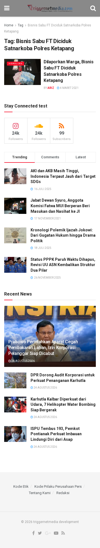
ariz (51, 87)
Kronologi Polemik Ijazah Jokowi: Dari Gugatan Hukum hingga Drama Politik (63, 235)
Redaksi (62, 493)
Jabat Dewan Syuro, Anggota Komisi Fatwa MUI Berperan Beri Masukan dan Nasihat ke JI (60, 205)
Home (8, 25)
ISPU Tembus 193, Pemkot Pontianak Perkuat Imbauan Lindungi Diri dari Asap (56, 434)
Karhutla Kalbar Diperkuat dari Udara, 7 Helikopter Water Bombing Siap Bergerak (63, 404)
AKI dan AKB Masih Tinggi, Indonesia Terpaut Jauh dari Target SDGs (63, 176)
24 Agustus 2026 (23, 360)
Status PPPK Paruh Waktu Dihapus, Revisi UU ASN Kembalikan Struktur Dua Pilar (63, 264)
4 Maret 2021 (69, 87)
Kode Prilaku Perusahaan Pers (58, 486)
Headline (15, 63)
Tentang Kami (40, 493)
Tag (20, 25)
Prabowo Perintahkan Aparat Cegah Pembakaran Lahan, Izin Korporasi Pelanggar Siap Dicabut (43, 347)
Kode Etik (21, 486)
